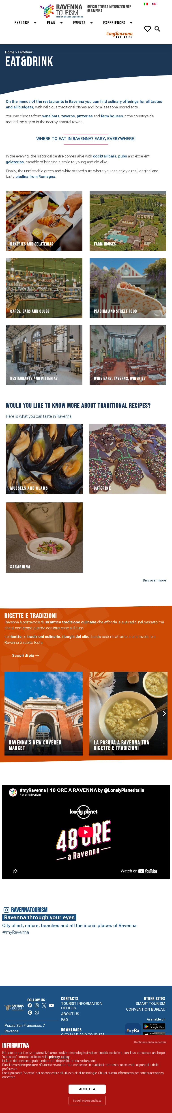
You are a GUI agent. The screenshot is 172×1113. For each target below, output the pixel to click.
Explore (22, 23)
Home (9, 52)
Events (79, 23)
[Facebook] (29, 1005)
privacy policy (59, 1057)
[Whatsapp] (37, 1012)
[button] (157, 29)
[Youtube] (51, 1005)
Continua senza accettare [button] (150, 1042)
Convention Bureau (145, 1009)
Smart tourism (150, 1003)
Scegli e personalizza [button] (87, 1100)
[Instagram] (37, 1005)
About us (70, 1014)
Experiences (114, 23)
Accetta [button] (87, 1089)
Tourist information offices (81, 1005)
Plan (51, 23)
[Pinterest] (29, 1012)
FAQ (64, 1019)
